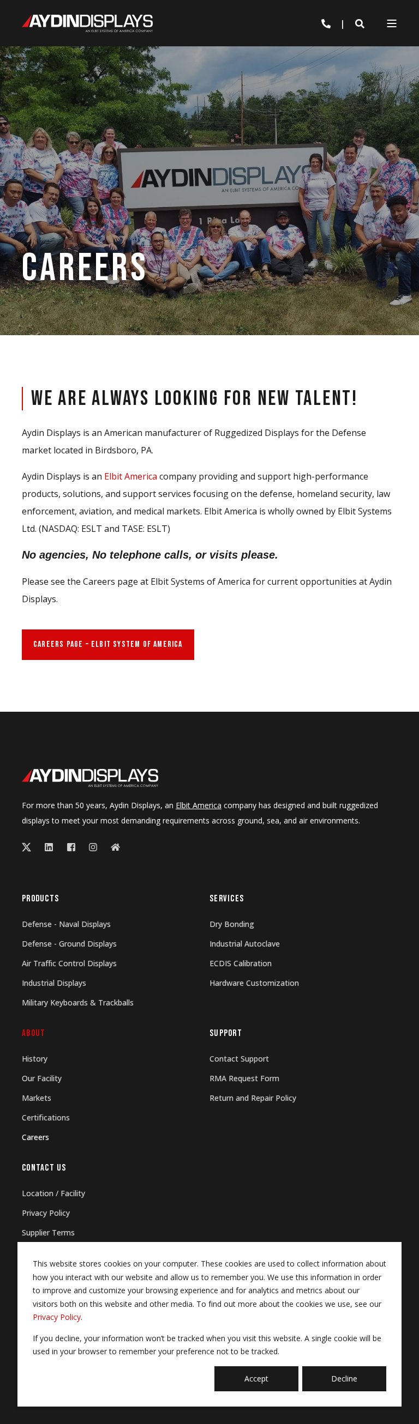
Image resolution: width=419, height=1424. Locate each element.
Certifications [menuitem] (46, 1117)
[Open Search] (359, 23)
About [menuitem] (33, 1034)
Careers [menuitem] (35, 1137)
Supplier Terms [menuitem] (48, 1232)
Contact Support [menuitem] (239, 1058)
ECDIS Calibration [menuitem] (241, 963)
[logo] (90, 778)
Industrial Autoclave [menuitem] (245, 943)
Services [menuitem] (227, 899)
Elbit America (130, 476)
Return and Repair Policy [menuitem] (253, 1098)
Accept (256, 1378)
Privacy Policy (57, 1317)
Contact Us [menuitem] (44, 1168)
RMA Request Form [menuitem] (244, 1078)
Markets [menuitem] (36, 1098)
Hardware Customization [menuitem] (254, 983)
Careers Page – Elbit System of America (108, 644)
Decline (344, 1378)
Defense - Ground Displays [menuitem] (69, 943)
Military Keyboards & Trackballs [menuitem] (78, 1002)
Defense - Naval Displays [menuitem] (66, 924)
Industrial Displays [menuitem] (54, 983)
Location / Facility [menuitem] (53, 1193)
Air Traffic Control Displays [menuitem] (69, 963)
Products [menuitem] (40, 899)
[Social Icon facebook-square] (71, 847)
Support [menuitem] (226, 1034)
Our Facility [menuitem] (42, 1078)
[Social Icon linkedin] (49, 847)
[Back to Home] (87, 23)
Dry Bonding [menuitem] (232, 924)
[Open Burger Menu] (392, 23)
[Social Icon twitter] (30, 847)
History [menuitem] (34, 1058)
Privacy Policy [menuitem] (46, 1213)
